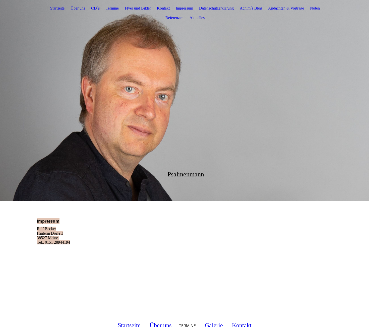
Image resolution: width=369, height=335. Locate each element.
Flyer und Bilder (138, 8)
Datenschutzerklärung (216, 8)
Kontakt (163, 8)
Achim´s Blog (251, 8)
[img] (184, 100)
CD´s (95, 8)
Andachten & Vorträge (286, 8)
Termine (112, 8)
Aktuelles (197, 18)
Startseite (57, 8)
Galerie (214, 325)
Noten (315, 8)
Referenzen (174, 18)
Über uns (78, 8)
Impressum (184, 8)
